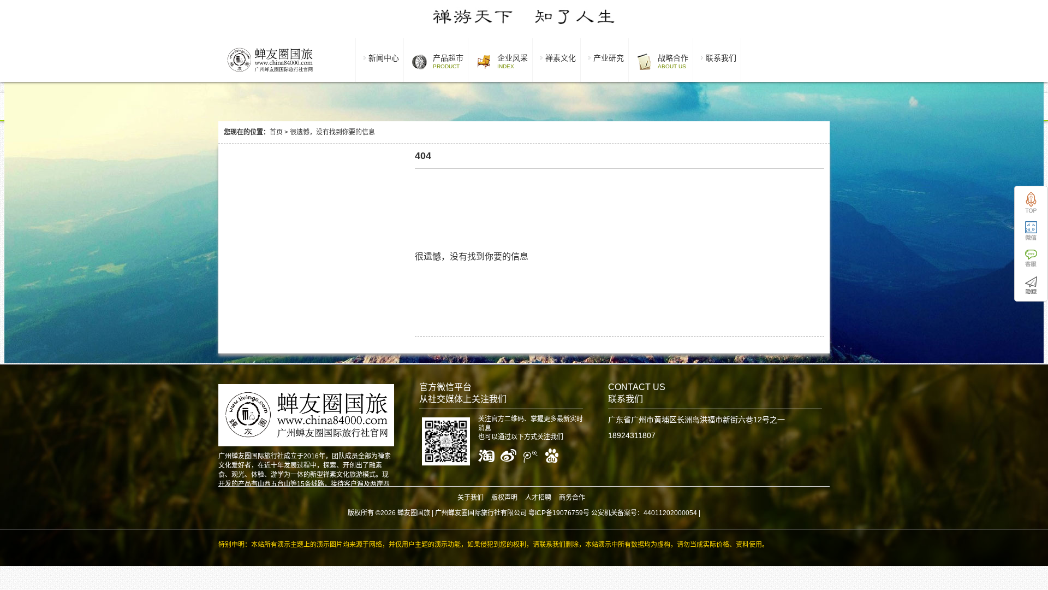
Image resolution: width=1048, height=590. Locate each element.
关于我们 (470, 498)
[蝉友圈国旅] (270, 73)
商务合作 (572, 498)
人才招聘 (538, 498)
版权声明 (504, 498)
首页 (276, 132)
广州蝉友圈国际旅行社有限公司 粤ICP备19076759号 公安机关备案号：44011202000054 (566, 513)
